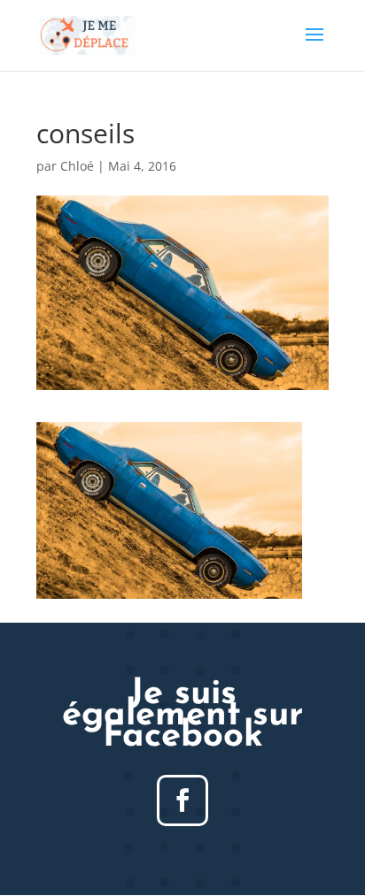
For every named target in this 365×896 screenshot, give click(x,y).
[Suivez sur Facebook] (182, 800)
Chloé (77, 165)
